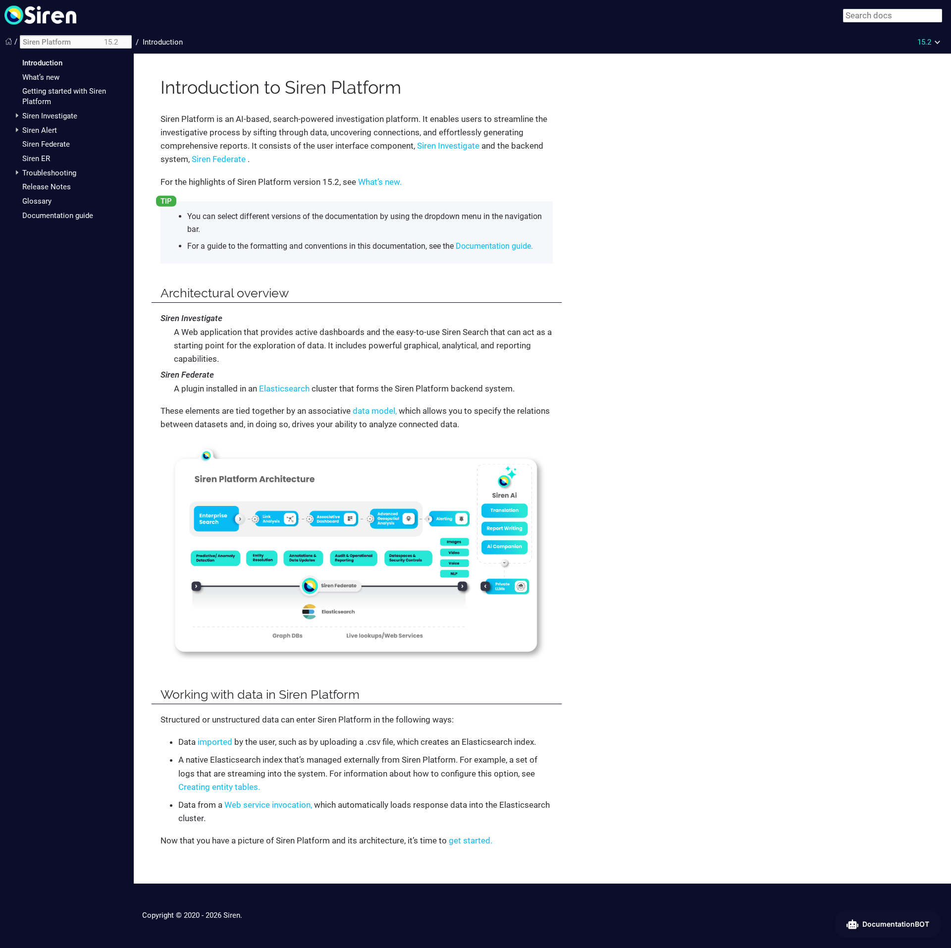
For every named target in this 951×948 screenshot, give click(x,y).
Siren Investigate (49, 116)
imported (215, 742)
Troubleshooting (49, 172)
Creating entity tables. (219, 787)
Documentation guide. (494, 246)
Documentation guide (57, 215)
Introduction (42, 63)
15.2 (924, 42)
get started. (470, 840)
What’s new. (380, 182)
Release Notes (46, 187)
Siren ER (36, 158)
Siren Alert (39, 130)
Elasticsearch (284, 388)
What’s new (40, 77)
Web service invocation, (268, 805)
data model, (375, 411)
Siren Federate (46, 144)
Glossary (37, 201)
